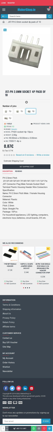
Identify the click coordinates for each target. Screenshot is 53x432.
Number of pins (9, 106)
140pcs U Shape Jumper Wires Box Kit (26, 266)
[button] (23, 287)
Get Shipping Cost (26, 167)
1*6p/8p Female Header (10, 265)
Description (8, 171)
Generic (14, 129)
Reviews (18, 171)
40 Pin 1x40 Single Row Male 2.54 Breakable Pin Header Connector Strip (43, 268)
